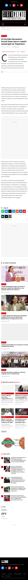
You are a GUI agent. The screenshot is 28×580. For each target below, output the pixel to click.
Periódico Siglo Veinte (9, 578)
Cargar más (3, 431)
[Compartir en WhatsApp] (2, 211)
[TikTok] (17, 5)
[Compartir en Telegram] (13, 211)
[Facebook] (6, 5)
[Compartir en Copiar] (10, 216)
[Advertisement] (14, 139)
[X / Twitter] (10, 5)
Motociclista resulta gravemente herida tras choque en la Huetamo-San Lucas (18, 489)
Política (4, 35)
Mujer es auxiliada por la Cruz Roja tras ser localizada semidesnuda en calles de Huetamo (18, 459)
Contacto (10, 574)
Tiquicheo (23, 51)
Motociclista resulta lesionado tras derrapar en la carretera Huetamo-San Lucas (18, 498)
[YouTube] (21, 5)
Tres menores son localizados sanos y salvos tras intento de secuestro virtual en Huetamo (18, 480)
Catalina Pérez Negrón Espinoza (8, 51)
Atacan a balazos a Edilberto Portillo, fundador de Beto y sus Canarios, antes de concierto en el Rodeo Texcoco (18, 470)
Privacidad (8, 576)
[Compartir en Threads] (6, 216)
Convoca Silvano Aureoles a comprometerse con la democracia (7, 398)
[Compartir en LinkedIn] (20, 211)
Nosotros (4, 574)
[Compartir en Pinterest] (24, 211)
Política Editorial (17, 574)
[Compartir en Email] (2, 216)
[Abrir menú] (3, 24)
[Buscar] (25, 24)
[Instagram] (14, 5)
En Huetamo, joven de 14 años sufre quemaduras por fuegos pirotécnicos (21, 421)
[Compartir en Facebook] (6, 211)
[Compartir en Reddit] (17, 211)
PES (18, 51)
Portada (3, 27)
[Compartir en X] (10, 211)
